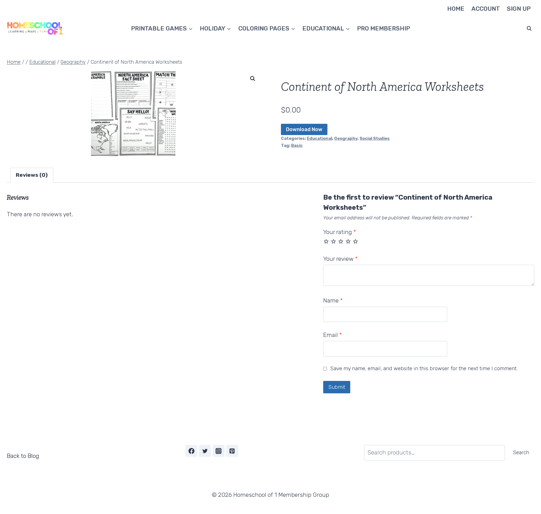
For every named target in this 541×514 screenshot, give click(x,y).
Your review (340, 258)
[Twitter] (205, 451)
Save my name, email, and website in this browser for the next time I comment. (423, 368)
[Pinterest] (232, 451)
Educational (319, 138)
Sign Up (519, 8)
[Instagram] (219, 451)
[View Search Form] (529, 28)
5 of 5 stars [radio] (355, 241)
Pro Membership (383, 28)
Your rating (339, 231)
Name (333, 300)
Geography (346, 138)
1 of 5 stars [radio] (326, 241)
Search (521, 452)
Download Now (304, 129)
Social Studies (375, 138)
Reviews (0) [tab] (32, 175)
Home (455, 8)
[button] (253, 79)
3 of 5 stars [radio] (341, 241)
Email (332, 334)
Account (485, 8)
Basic (297, 145)
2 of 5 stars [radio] (333, 241)
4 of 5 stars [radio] (348, 241)
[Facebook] (191, 451)
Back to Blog (23, 455)
